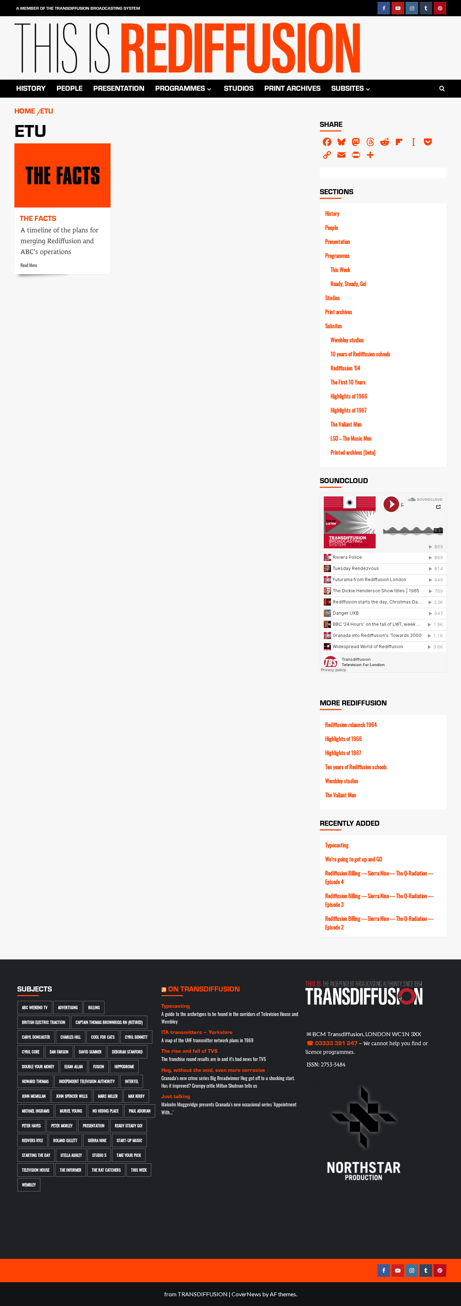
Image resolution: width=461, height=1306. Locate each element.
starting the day (36, 1155)
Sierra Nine (97, 1140)
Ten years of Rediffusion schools (356, 767)
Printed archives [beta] (353, 452)
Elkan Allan (73, 1066)
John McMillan (34, 1096)
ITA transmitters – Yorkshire (197, 1032)
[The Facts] (62, 175)
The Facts (38, 218)
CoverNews (246, 1294)
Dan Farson (59, 1052)
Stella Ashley (71, 1155)
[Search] (442, 89)
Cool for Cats (103, 1037)
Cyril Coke (30, 1052)
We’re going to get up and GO (353, 859)
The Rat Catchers (106, 1170)
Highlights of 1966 (349, 396)
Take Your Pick (129, 1155)
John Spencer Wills (72, 1096)
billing (94, 1007)
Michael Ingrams (35, 1111)
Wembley (29, 1184)
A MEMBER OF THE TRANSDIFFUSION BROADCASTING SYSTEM (78, 8)
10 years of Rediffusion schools (360, 354)
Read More (29, 265)
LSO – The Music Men (351, 438)
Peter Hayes (31, 1125)
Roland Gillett (65, 1140)
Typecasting (337, 845)
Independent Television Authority (87, 1081)
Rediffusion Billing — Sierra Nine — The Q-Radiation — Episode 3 (379, 900)
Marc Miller (108, 1096)
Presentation (118, 88)
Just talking (175, 1096)
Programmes (180, 88)
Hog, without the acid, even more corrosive (213, 1069)
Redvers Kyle (32, 1140)
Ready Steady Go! (128, 1125)
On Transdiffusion (204, 988)
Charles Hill (71, 1037)
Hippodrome (124, 1066)
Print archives (292, 88)
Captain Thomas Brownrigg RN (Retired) (109, 1022)
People (69, 88)
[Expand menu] (209, 89)
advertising (68, 1007)
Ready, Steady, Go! (348, 284)
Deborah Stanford (127, 1052)
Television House (35, 1170)
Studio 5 (99, 1155)
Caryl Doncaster (36, 1037)
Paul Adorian (140, 1111)
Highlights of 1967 (349, 410)
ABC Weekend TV (35, 1007)
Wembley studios (347, 340)
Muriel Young (71, 1111)
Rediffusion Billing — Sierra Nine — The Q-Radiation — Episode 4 (379, 877)
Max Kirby (136, 1096)
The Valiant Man (346, 424)
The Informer (70, 1170)
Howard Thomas (35, 1081)
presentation (93, 1125)
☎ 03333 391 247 (332, 1043)
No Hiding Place (105, 1111)
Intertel (131, 1081)
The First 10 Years (348, 382)
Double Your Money (38, 1066)
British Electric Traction (43, 1022)
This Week (340, 269)
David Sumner (90, 1052)
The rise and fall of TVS (189, 1050)
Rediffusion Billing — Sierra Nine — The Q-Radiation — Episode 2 (379, 922)
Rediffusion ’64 (345, 368)
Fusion (98, 1066)
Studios (239, 88)
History (31, 88)
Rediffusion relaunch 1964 (351, 724)
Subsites (347, 88)
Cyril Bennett (136, 1037)
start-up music (129, 1140)
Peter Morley (61, 1125)
